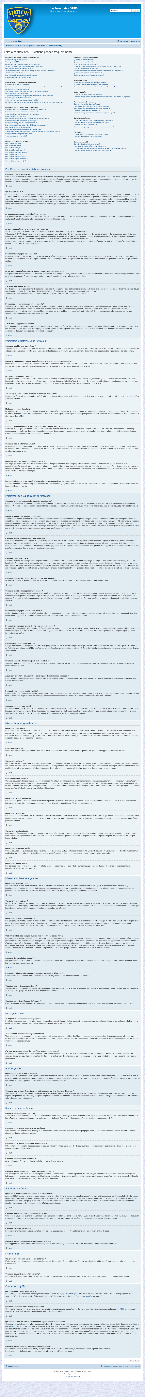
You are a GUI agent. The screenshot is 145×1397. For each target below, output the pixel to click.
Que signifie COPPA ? (12, 62)
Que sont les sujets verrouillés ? (16, 159)
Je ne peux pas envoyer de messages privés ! (90, 82)
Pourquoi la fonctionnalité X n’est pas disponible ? (90, 146)
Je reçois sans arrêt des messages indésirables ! (91, 85)
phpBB (19, 416)
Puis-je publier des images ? (15, 150)
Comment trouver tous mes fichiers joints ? (88, 136)
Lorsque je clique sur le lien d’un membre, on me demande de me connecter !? (34, 102)
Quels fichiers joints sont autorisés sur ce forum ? (91, 134)
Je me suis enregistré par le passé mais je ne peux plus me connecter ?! (30, 71)
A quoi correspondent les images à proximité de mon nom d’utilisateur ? (29, 96)
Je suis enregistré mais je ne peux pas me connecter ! (24, 66)
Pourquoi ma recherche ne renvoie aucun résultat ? (91, 106)
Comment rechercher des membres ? (87, 111)
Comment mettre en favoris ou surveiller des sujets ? (92, 122)
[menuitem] (20, 41)
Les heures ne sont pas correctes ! (17, 89)
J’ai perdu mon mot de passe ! (15, 73)
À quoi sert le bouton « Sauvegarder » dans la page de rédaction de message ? (32, 131)
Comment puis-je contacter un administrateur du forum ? (93, 150)
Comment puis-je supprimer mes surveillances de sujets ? (94, 127)
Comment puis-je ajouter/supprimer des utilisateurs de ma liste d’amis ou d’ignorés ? (102, 96)
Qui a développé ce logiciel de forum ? (87, 144)
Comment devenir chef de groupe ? (86, 68)
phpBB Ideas (121, 1309)
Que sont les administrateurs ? (84, 60)
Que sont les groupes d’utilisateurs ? (86, 64)
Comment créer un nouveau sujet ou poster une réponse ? (25, 110)
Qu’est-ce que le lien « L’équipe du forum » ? (89, 75)
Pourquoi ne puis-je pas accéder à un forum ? (21, 123)
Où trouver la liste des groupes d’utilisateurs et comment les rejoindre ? (98, 66)
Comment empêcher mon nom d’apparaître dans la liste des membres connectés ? (33, 87)
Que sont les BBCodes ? (13, 143)
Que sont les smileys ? (13, 148)
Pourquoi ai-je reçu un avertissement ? (18, 127)
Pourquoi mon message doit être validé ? (19, 134)
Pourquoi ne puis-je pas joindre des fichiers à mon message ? (26, 125)
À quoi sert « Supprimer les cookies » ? (18, 77)
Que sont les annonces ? (14, 154)
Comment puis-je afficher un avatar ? (18, 98)
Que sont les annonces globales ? (17, 152)
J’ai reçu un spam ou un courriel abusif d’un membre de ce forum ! (96, 87)
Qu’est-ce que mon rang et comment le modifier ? (22, 100)
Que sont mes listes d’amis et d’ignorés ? (88, 94)
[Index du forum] (27, 21)
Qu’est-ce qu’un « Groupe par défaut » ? (88, 73)
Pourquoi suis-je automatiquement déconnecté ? (21, 75)
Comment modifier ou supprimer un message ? (21, 112)
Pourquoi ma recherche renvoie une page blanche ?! (92, 108)
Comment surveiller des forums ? (85, 125)
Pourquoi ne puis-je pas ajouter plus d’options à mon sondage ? (27, 118)
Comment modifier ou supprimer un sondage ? (21, 120)
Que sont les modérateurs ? (83, 62)
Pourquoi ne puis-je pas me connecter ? (19, 68)
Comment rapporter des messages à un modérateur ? (23, 129)
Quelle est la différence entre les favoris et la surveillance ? (94, 120)
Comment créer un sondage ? (15, 116)
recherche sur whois (16, 1326)
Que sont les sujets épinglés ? (15, 156)
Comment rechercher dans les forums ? (87, 104)
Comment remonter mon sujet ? (16, 136)
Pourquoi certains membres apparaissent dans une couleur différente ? (98, 71)
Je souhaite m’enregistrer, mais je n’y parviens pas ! (23, 64)
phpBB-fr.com (76, 1374)
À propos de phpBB (83, 1296)
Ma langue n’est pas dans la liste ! (16, 93)
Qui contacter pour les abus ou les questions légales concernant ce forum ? (100, 148)
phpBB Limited (67, 1294)
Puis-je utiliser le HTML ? (13, 145)
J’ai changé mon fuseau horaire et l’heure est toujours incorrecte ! (27, 91)
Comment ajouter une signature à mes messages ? (22, 114)
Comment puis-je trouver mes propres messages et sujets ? (94, 113)
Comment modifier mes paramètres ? (18, 85)
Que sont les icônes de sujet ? (15, 161)
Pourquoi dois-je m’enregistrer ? (16, 60)
